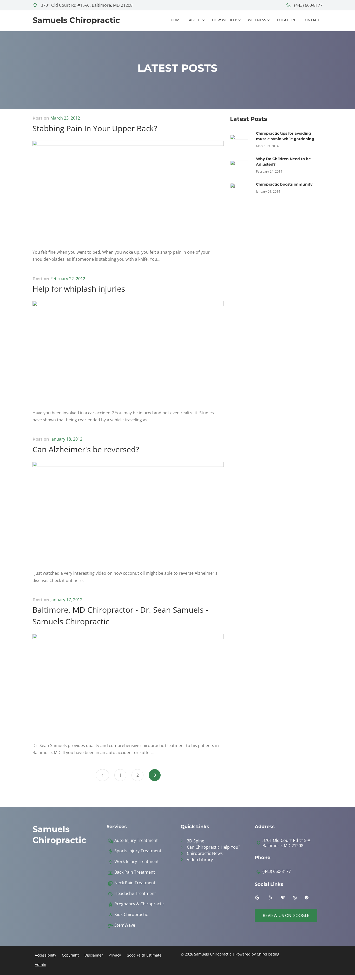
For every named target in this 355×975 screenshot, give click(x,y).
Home (176, 19)
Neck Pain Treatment (134, 883)
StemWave (124, 925)
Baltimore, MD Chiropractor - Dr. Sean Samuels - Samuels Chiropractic (120, 615)
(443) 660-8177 (308, 5)
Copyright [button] (70, 955)
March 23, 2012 (65, 118)
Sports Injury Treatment (137, 851)
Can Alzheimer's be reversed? (85, 449)
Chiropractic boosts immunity (284, 184)
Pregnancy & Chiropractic (139, 904)
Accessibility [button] (45, 955)
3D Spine (195, 841)
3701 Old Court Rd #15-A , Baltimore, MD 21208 (86, 5)
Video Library (200, 859)
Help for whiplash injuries (78, 288)
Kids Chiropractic (131, 914)
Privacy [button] (115, 955)
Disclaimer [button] (93, 955)
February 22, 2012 (67, 279)
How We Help (224, 19)
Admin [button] (40, 964)
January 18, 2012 (66, 439)
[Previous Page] (102, 775)
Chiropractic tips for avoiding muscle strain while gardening (285, 136)
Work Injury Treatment (136, 861)
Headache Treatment (135, 893)
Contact (311, 19)
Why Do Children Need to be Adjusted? (283, 161)
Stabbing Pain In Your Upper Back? (94, 128)
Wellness (257, 19)
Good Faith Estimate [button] (144, 955)
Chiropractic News (205, 853)
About (195, 19)
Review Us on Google (286, 915)
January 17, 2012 (66, 600)
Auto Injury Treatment (136, 840)
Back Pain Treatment (134, 872)
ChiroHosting (268, 954)
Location (286, 19)
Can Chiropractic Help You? (213, 847)
